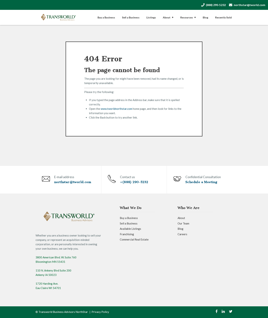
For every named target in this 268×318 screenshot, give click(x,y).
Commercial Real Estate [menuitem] (134, 239)
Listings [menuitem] (151, 17)
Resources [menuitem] (186, 17)
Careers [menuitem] (182, 234)
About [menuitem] (166, 17)
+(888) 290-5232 (134, 182)
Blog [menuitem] (205, 17)
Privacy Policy (100, 311)
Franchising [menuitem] (127, 234)
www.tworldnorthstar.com (116, 108)
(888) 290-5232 (216, 5)
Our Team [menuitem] (183, 223)
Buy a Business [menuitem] (106, 17)
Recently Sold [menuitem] (223, 17)
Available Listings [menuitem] (130, 228)
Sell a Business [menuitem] (130, 17)
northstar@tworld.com (249, 5)
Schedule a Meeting (201, 182)
